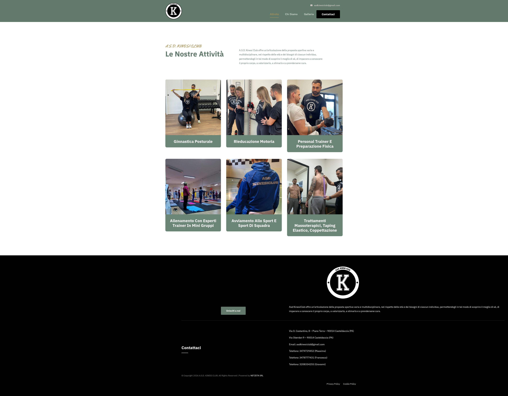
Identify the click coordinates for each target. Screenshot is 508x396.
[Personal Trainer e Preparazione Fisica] (315, 81)
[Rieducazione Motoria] (254, 81)
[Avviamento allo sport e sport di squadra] (254, 160)
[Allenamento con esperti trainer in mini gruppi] (193, 160)
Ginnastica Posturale (193, 141)
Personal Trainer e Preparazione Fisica (315, 144)
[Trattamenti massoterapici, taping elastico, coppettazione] (315, 160)
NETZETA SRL (257, 375)
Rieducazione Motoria (254, 141)
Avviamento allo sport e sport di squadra (254, 223)
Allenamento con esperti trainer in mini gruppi (193, 223)
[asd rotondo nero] (173, 3)
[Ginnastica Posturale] (193, 81)
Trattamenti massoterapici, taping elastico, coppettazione (315, 225)
